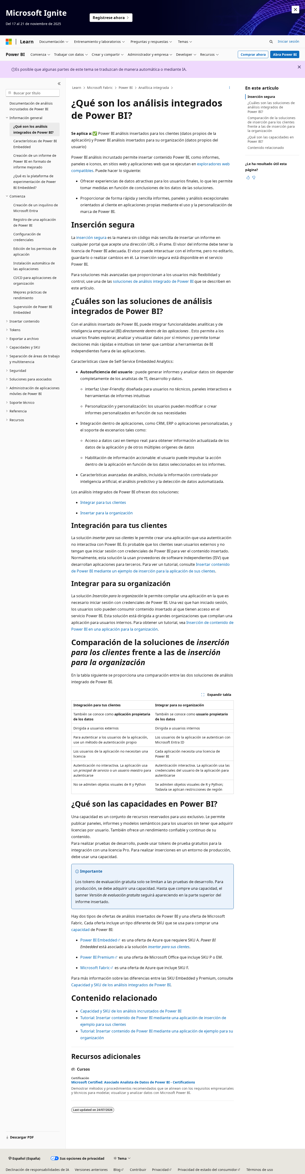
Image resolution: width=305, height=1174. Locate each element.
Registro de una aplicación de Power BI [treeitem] (34, 222)
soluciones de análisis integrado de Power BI (153, 281)
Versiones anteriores (91, 1169)
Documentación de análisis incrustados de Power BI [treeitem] (31, 106)
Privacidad (160, 1169)
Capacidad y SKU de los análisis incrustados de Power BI (130, 1011)
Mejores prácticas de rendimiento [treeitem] (30, 295)
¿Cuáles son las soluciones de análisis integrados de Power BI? (271, 107)
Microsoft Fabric (100, 87)
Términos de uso (259, 1169)
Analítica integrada (153, 87)
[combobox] (33, 93)
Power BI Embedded (98, 940)
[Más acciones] (229, 88)
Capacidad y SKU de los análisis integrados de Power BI (121, 984)
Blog (117, 1169)
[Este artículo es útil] (248, 177)
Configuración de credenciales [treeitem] (27, 237)
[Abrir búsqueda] (271, 41)
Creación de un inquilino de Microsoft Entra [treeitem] (35, 208)
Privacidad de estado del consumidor (207, 1169)
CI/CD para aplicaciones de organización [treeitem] (34, 280)
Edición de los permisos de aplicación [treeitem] (34, 251)
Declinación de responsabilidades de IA (37, 1169)
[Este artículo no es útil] (254, 177)
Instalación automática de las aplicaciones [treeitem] (34, 266)
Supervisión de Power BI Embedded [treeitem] (32, 309)
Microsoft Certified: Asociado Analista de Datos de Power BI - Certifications (133, 1082)
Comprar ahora (253, 54)
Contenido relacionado (266, 147)
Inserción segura (261, 96)
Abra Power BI (285, 54)
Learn (76, 87)
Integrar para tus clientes (103, 502)
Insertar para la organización (106, 513)
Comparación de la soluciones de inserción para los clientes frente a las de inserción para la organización (271, 124)
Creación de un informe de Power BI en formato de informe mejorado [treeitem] (34, 161)
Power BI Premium (97, 957)
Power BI (126, 87)
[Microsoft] (9, 42)
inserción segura (91, 237)
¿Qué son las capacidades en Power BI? (271, 139)
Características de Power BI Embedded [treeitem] (35, 144)
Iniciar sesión (288, 41)
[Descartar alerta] (295, 9)
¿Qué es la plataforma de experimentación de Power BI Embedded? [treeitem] (34, 182)
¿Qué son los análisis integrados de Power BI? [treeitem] (33, 129)
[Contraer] (59, 83)
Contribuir (138, 1169)
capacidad (80, 929)
